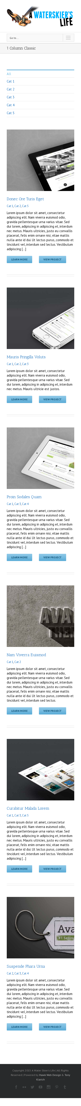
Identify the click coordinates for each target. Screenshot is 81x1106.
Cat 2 (10, 89)
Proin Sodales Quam (24, 496)
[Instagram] (48, 1087)
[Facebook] (16, 1087)
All (9, 74)
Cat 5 (10, 113)
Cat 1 (10, 81)
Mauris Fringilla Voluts (26, 356)
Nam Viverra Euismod (26, 654)
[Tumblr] (65, 1087)
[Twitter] (32, 1087)
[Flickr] (24, 1087)
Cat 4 (10, 105)
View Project (52, 259)
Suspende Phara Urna (26, 966)
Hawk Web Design (50, 1075)
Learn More (19, 259)
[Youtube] (40, 1087)
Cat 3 (10, 97)
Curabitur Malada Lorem (28, 808)
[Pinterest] (56, 1087)
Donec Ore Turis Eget (25, 198)
